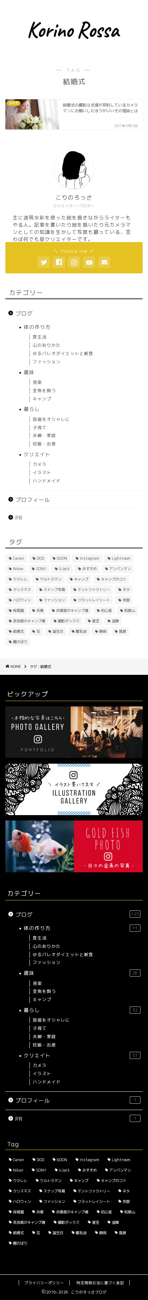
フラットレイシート (94, 600)
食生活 (40, 337)
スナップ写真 (54, 589)
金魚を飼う (44, 390)
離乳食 (81, 631)
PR (19, 518)
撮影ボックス (68, 620)
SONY (41, 568)
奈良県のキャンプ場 (29, 620)
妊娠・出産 (44, 444)
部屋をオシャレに (51, 419)
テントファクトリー (94, 589)
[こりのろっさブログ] (74, 43)
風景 (122, 631)
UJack (64, 568)
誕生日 (57, 631)
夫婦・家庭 (44, 435)
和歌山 (129, 610)
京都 (126, 600)
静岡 (102, 631)
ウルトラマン (50, 579)
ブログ (24, 313)
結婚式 (18, 631)
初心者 (106, 610)
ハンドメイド (47, 481)
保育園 (18, 610)
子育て (40, 427)
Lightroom (121, 558)
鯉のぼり (20, 641)
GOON (62, 558)
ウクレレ (20, 579)
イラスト (42, 472)
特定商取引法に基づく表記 (100, 1282)
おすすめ (89, 568)
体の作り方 (37, 326)
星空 (95, 620)
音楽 (37, 382)
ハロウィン (22, 600)
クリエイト (37, 454)
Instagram (89, 558)
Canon (18, 558)
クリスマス (22, 589)
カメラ (40, 464)
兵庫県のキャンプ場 (72, 610)
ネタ (126, 589)
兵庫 (39, 610)
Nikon (18, 568)
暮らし (32, 408)
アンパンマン (120, 568)
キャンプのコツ (113, 579)
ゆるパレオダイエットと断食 (63, 353)
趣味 (29, 372)
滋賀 (115, 620)
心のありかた (47, 345)
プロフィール (32, 500)
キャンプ (42, 399)
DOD (40, 558)
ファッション (47, 362)
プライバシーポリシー (44, 1282)
